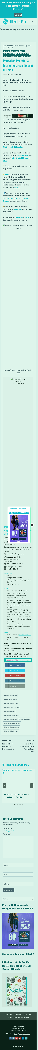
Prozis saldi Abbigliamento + (19, 509)
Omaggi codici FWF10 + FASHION (19, 512)
